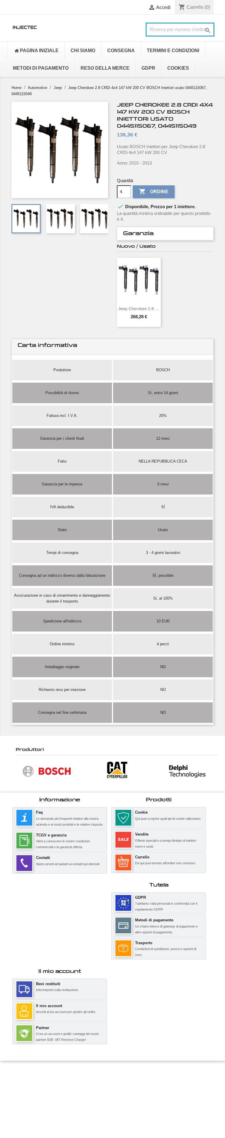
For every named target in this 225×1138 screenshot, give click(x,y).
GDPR (140, 897)
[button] (18, 771)
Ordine (153, 191)
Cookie (141, 812)
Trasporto (143, 943)
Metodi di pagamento (154, 920)
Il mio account (49, 1006)
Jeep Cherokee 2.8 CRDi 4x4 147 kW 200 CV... (138, 308)
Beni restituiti (48, 984)
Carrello (142, 857)
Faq (39, 812)
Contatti (43, 857)
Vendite (142, 834)
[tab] (165, 233)
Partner (42, 1028)
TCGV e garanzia (51, 835)
